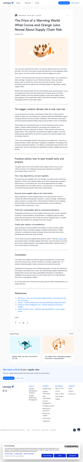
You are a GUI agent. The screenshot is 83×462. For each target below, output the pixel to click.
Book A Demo (59, 394)
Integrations (46, 421)
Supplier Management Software (33, 391)
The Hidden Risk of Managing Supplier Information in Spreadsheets (58, 357)
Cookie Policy (45, 430)
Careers (70, 391)
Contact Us (71, 394)
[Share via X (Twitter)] (19, 322)
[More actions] (67, 15)
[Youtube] (6, 391)
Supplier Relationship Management (33, 398)
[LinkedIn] (4, 391)
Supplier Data (47, 388)
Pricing (57, 391)
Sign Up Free (59, 388)
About (70, 388)
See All (71, 333)
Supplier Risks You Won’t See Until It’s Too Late (24, 357)
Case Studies (59, 396)
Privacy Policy (36, 430)
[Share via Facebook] (15, 322)
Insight (16, 317)
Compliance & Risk (48, 406)
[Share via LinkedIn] (23, 322)
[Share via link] (27, 322)
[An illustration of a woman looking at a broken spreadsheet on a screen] (58, 345)
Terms (28, 430)
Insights (57, 399)
